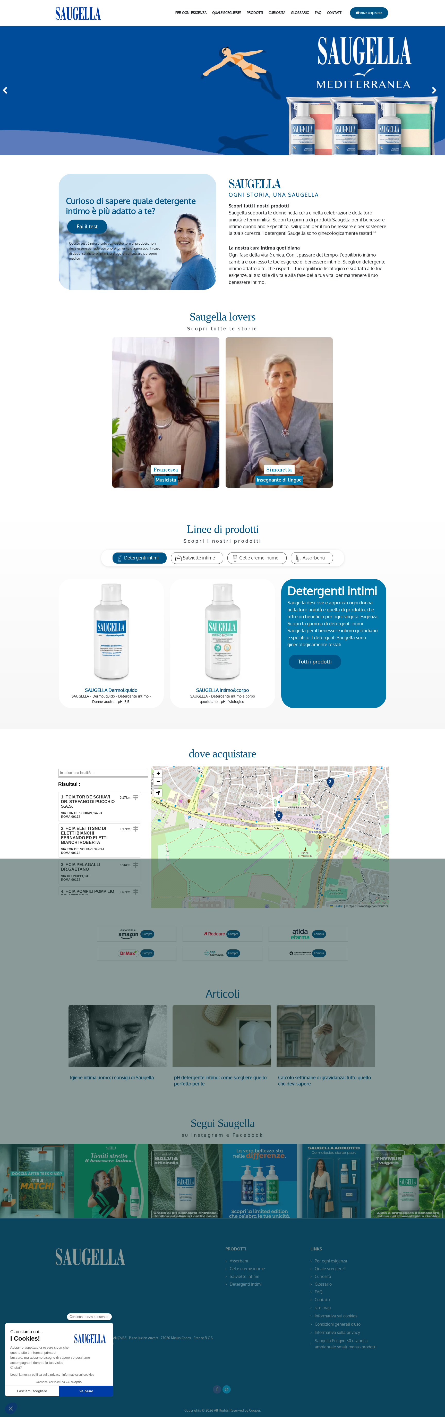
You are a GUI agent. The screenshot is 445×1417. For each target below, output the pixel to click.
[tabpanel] (222, 645)
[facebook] (31, 1181)
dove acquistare (371, 13)
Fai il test (87, 226)
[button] (6, 90)
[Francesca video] (166, 412)
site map (323, 1308)
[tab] (139, 558)
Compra (147, 934)
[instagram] (43, 1181)
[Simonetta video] (279, 412)
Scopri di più (118, 1036)
